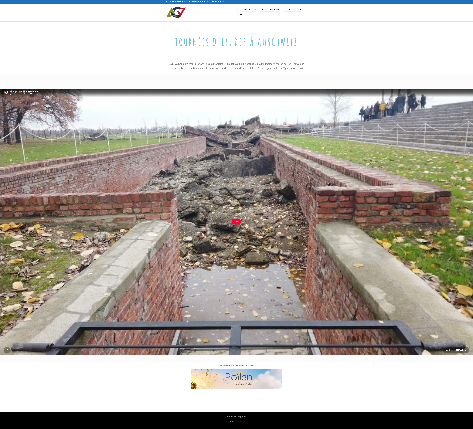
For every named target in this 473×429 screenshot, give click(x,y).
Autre (239, 14)
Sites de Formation (292, 9)
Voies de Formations (269, 9)
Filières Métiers (249, 9)
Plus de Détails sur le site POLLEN (236, 365)
